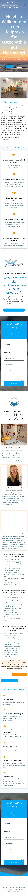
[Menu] (25, 5)
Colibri (18, 891)
